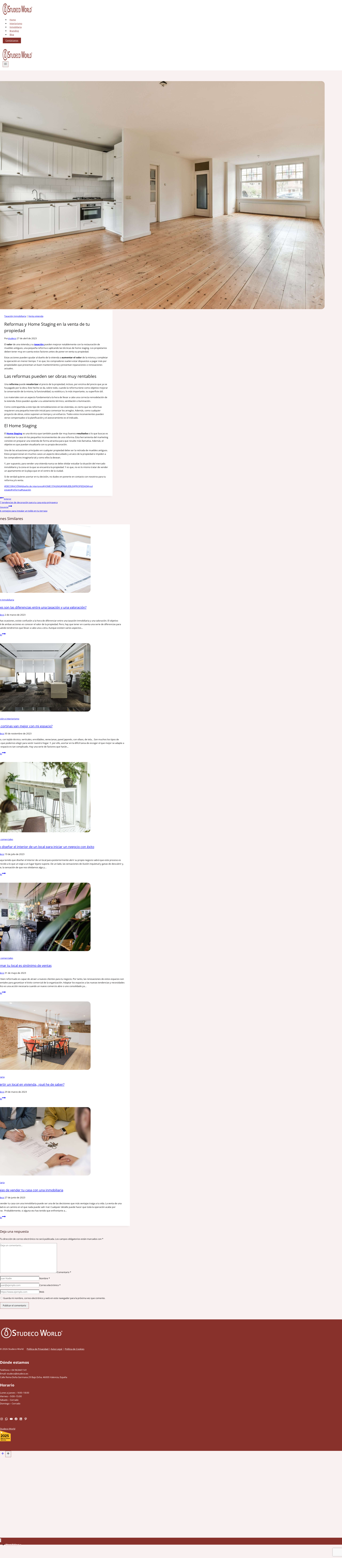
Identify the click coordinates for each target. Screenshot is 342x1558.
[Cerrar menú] (0, 1540)
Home (13, 19)
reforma (16, 489)
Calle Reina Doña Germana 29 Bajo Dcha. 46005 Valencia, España (33, 1377)
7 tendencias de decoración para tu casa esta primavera (29, 501)
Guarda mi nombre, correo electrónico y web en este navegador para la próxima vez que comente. (54, 1298)
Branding (14, 30)
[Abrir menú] (5, 64)
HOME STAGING (52, 486)
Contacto (11, 1544)
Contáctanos (11, 40)
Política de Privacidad (38, 1349)
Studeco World (7, 1428)
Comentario (64, 1272)
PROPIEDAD (80, 486)
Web (41, 1291)
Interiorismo (16, 23)
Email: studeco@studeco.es (14, 1373)
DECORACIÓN (12, 486)
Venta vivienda (35, 316)
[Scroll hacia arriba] (2, 1454)
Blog (12, 34)
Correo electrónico (50, 1285)
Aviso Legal (57, 1349)
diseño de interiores (31, 486)
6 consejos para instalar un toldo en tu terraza (23, 509)
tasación (26, 489)
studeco (12, 338)
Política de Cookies (74, 1349)
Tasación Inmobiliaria (15, 316)
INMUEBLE (67, 486)
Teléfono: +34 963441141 (13, 1369)
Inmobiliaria (16, 27)
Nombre (44, 1278)
